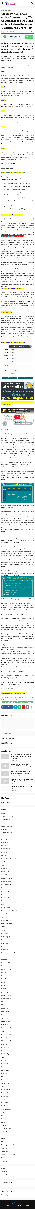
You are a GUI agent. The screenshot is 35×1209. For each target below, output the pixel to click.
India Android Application (8, 953)
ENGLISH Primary (6, 891)
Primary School (5, 1047)
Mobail (3, 982)
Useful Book (4, 1148)
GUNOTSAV (4, 933)
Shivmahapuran (5, 1109)
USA (24, 699)
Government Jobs (6, 920)
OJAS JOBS (4, 699)
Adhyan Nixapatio (6, 826)
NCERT (3, 1002)
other (2, 1031)
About (12, 1205)
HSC (2, 946)
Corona (3, 865)
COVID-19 (4, 868)
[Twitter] (15, 707)
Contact (18, 1205)
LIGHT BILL (4, 959)
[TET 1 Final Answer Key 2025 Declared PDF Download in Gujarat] (5, 766)
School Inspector (6, 1089)
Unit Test (4, 1138)
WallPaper (4, 1158)
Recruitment (5, 1070)
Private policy (5, 1050)
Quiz (2, 1057)
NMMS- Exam (5, 1011)
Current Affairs (5, 875)
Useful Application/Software (9, 1145)
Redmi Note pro (6, 1073)
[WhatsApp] (19, 707)
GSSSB (3, 930)
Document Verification (7, 878)
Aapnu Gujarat (10, 10)
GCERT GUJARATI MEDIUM (9, 910)
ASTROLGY (4, 839)
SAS (2, 1086)
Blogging (4, 852)
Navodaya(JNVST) (6, 998)
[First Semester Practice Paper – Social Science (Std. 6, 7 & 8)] (5, 773)
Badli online (4, 842)
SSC (21, 699)
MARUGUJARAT (18, 697)
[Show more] (31, 707)
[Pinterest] (23, 707)
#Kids (3, 813)
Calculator (4, 855)
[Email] (27, 707)
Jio (2, 956)
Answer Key (4, 836)
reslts (3, 1076)
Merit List (4, 979)
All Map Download (6, 832)
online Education (14, 699)
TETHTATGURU (6, 1128)
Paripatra (4, 1037)
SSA (2, 1112)
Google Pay (4, 914)
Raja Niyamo (5, 1063)
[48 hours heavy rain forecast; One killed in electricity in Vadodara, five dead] (5, 756)
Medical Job (5, 972)
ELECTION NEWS (6, 884)
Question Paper (5, 1054)
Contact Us (4, 1175)
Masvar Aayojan (6, 969)
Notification (4, 1015)
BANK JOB (4, 845)
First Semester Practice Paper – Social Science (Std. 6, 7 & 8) (21, 772)
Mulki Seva (4, 992)
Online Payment (6, 1028)
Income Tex (4, 949)
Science (3, 1099)
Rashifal (3, 1067)
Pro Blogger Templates (21, 1203)
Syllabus (3, 1122)
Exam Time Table (6, 901)
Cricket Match (5, 871)
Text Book (4, 1132)
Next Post (29, 733)
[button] (2, 3)
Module (3, 985)
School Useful (5, 1096)
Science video (5, 1102)
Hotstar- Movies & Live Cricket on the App (21, 787)
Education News (6, 881)
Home (3, 10)
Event (3, 894)
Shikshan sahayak (6, 1106)
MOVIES (3, 988)
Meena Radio (5, 976)
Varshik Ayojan (5, 1151)
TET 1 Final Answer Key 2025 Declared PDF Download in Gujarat (22, 765)
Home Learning (5, 802)
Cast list (3, 862)
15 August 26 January (7, 816)
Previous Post (7, 733)
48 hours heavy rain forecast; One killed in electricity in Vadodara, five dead (21, 756)
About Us (4, 1171)
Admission (4, 829)
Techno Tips (4, 1125)
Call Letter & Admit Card (8, 858)
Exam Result (5, 897)
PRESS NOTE (5, 1044)
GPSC (3, 927)
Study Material (5, 1119)
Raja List (3, 1060)
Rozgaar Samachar (7, 1080)
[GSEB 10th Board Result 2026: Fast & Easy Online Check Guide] (5, 781)
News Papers (5, 1008)
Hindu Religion (5, 937)
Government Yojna (6, 923)
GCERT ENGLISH (6, 907)
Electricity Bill (5, 888)
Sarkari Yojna (5, 1083)
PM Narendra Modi (6, 1041)
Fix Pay (3, 904)
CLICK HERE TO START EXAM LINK (13, 172)
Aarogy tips (4, 823)
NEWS (3, 1005)
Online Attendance (6, 1021)
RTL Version (26, 1205)
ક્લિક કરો (28, 36)
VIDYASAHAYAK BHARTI (8, 1154)
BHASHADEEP (5, 849)
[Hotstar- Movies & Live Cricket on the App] (5, 788)
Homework (4, 943)
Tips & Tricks (5, 1135)
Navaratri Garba (6, 995)
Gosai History (5, 917)
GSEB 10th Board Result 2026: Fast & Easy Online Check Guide (22, 780)
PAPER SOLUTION (6, 1034)
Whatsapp (4, 1161)
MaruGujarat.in (28, 697)
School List (4, 1093)
